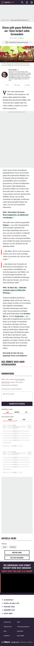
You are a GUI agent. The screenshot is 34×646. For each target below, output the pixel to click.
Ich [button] (26, 412)
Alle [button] (8, 412)
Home (3, 20)
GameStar (20, 631)
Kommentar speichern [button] (17, 404)
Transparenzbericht (23, 626)
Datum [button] (10, 419)
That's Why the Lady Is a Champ (17, 571)
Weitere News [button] (17, 552)
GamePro (7, 636)
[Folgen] (18, 70)
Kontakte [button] (17, 412)
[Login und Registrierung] (27, 2)
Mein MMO (20, 636)
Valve (4, 547)
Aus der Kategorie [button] (17, 558)
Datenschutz (8, 626)
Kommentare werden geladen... (12, 389)
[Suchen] (22, 2)
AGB (18, 622)
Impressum (7, 622)
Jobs (5, 631)
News (8, 20)
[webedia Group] (17, 642)
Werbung (12, 547)
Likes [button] (24, 419)
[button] (17, 85)
